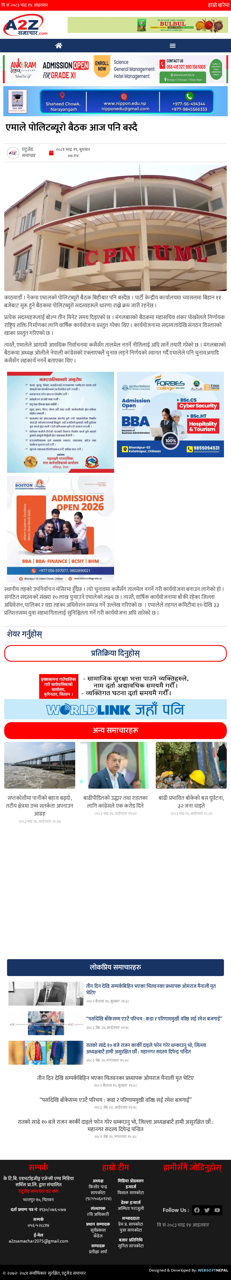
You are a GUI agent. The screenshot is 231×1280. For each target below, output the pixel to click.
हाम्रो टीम (115, 1168)
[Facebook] (197, 1210)
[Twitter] (207, 1210)
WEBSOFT (213, 1270)
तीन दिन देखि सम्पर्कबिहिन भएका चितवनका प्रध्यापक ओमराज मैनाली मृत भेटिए (115, 1078)
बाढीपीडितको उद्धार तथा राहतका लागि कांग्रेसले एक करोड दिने (115, 802)
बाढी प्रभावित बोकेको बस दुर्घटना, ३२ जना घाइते (191, 802)
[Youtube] (217, 1210)
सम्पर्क (38, 1168)
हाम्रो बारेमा (219, 5)
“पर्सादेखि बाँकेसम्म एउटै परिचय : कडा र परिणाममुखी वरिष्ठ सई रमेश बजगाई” (116, 1100)
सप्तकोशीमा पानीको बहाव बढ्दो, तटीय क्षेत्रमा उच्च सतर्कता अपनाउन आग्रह (39, 806)
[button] (172, 45)
